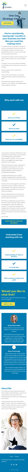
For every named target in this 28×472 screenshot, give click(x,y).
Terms (11, 456)
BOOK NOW (7, 23)
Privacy (17, 456)
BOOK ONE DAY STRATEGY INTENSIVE (14, 222)
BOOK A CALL (8, 304)
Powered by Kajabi (14, 469)
